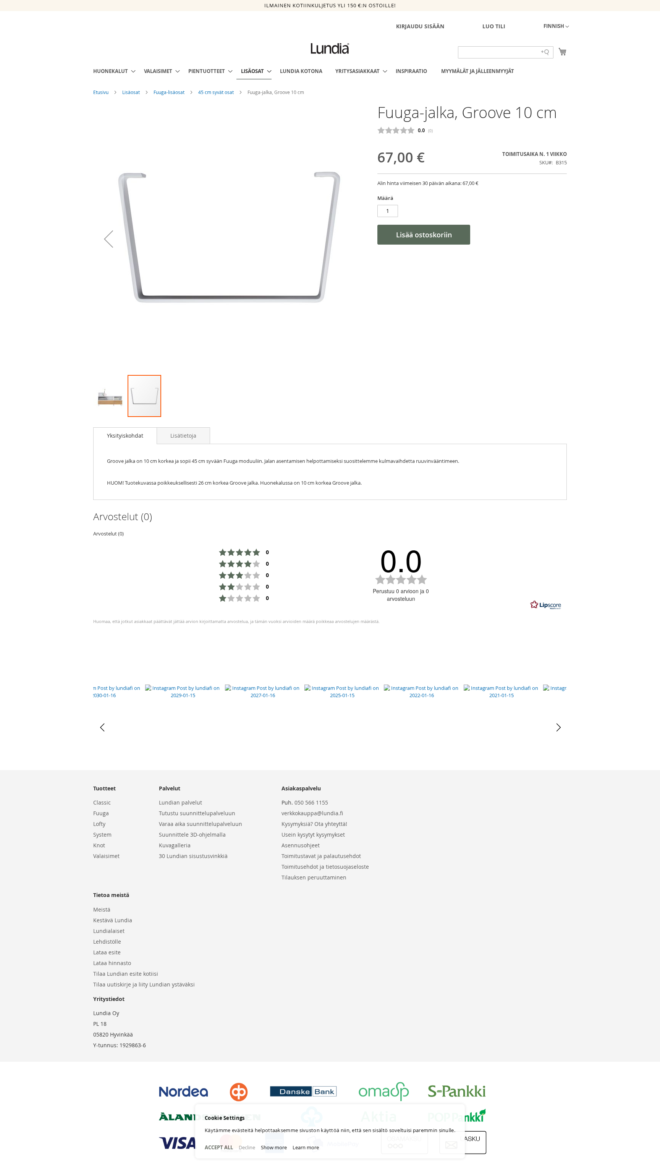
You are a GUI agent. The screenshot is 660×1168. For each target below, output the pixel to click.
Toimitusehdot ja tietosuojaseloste (325, 866)
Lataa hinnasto (112, 963)
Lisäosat (131, 92)
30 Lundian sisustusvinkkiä (193, 856)
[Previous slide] (102, 727)
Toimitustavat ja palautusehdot (321, 856)
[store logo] (330, 48)
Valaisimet (106, 856)
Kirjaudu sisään (420, 26)
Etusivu (101, 92)
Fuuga (101, 813)
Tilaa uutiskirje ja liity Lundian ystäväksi (144, 984)
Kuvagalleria (175, 845)
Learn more (306, 1147)
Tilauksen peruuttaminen (313, 877)
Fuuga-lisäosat (170, 92)
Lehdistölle (107, 941)
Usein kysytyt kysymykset (313, 834)
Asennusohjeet (300, 845)
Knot (99, 845)
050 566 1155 (311, 802)
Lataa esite (107, 952)
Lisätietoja (183, 435)
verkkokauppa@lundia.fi (312, 813)
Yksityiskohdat (125, 435)
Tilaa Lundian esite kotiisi (125, 973)
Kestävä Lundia (112, 920)
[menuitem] (112, 71)
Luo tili (493, 26)
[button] (556, 27)
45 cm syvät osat (216, 92)
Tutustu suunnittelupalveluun (197, 813)
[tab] (125, 435)
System (102, 834)
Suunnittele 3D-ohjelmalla (192, 834)
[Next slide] (558, 727)
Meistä (101, 909)
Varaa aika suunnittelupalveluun (200, 823)
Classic (102, 802)
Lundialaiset (109, 930)
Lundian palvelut (180, 802)
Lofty (99, 823)
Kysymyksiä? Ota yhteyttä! (314, 823)
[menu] (330, 71)
